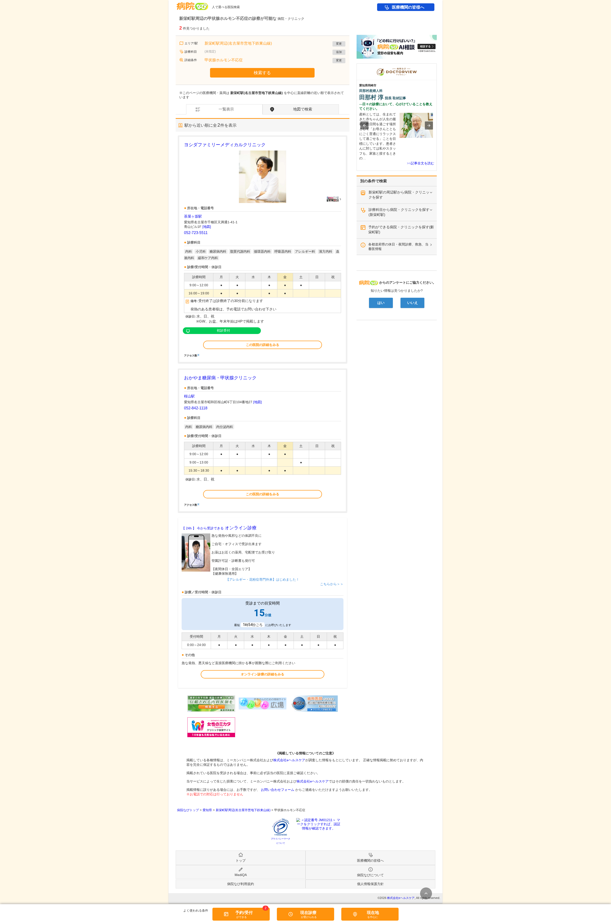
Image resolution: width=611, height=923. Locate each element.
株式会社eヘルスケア (289, 760)
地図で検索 (302, 109)
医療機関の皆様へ (408, 7)
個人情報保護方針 (370, 884)
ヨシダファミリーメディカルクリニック (225, 144)
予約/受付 (244, 912)
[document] (262, 249)
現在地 (373, 912)
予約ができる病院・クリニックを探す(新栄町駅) (401, 229)
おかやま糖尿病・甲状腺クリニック (220, 377)
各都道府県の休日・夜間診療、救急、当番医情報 (398, 246)
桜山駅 (189, 396)
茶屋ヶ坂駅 (193, 216)
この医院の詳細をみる (262, 345)
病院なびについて (370, 875)
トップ (241, 860)
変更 (339, 43)
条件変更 (426, 893)
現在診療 (308, 912)
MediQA (241, 875)
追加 (339, 52)
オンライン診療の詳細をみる (262, 674)
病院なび (192, 4)
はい (381, 303)
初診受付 (223, 330)
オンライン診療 (219, 527)
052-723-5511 (196, 233)
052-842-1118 (195, 408)
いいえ (412, 303)
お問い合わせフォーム (277, 790)
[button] (364, 125)
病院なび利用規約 (240, 884)
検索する (262, 72)
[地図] (206, 227)
